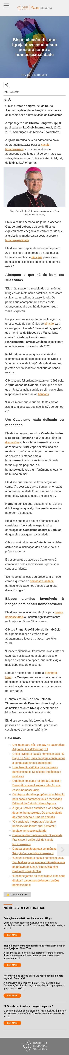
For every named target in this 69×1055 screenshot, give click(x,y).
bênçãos (36, 257)
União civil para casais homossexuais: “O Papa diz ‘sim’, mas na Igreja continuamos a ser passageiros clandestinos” (38, 758)
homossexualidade (17, 240)
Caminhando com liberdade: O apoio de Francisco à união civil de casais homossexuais (37, 840)
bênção (49, 323)
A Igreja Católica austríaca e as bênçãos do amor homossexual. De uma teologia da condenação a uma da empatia (37, 813)
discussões (12, 442)
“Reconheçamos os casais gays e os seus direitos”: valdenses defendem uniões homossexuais (38, 880)
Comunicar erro (17, 894)
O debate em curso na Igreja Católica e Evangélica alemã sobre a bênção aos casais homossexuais (36, 785)
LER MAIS (12, 935)
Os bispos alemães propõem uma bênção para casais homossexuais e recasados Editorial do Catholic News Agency (38, 799)
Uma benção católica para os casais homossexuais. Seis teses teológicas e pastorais (36, 772)
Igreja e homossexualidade (29, 830)
